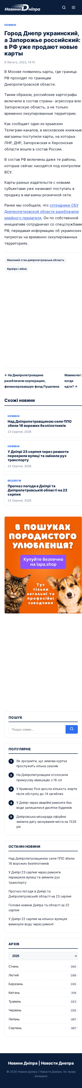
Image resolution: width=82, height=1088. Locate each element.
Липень (42, 1019)
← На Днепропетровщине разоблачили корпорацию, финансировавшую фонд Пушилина (31, 380)
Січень (42, 966)
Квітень (42, 993)
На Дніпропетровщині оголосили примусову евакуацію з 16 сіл (42, 777)
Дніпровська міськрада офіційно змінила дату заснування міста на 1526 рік (46, 822)
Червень (42, 1010)
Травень (42, 1001)
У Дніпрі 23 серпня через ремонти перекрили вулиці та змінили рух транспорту (38, 455)
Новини (10, 24)
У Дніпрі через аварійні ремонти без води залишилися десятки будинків (44, 805)
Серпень (42, 1028)
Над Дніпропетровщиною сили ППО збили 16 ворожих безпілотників (40, 423)
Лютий (42, 975)
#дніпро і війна (17, 268)
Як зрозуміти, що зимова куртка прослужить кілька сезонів (41, 763)
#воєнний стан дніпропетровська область (35, 260)
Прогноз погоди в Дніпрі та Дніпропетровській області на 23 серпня (37, 490)
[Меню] (73, 7)
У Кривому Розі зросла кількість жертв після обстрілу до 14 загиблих (46, 791)
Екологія (14, 480)
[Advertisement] (41, 320)
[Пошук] (64, 7)
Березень (42, 984)
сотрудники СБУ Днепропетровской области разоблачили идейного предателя (41, 211)
